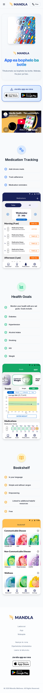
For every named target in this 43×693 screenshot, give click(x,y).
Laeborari (22, 626)
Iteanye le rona (21, 642)
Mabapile (21, 634)
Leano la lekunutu (21, 650)
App (21, 630)
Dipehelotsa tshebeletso (22, 646)
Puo (36, 4)
